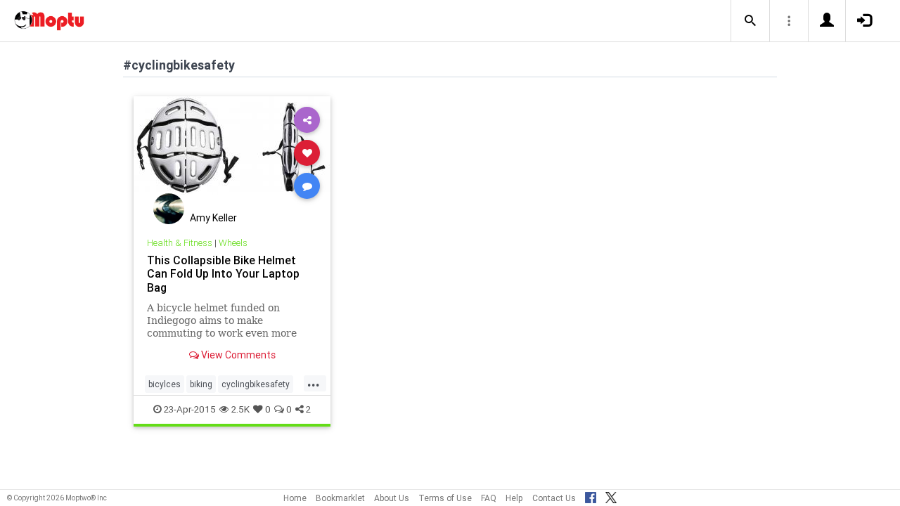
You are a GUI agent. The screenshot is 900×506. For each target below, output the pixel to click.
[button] (750, 21)
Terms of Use (445, 498)
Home (295, 498)
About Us (391, 498)
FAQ (488, 498)
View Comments (237, 355)
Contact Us (554, 498)
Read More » (232, 152)
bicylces (164, 384)
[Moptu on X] (611, 495)
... (313, 383)
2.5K (240, 409)
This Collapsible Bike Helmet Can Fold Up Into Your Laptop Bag (223, 273)
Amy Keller (213, 218)
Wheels (233, 243)
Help (514, 498)
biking (201, 384)
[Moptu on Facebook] (590, 495)
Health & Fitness (179, 243)
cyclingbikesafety (255, 384)
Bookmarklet (340, 498)
